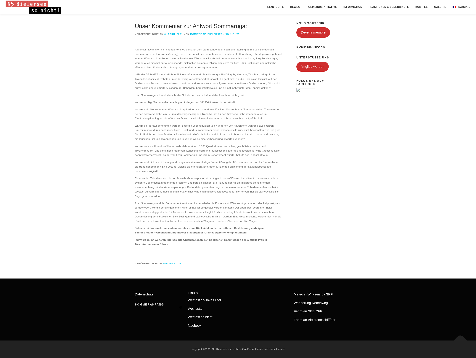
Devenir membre (313, 32)
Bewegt (296, 7)
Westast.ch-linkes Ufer (204, 300)
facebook (194, 325)
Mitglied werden (312, 67)
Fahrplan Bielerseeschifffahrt (315, 320)
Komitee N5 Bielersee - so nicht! (214, 34)
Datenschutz (144, 294)
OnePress (248, 349)
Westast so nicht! (200, 317)
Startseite (275, 7)
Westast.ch (196, 309)
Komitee (421, 7)
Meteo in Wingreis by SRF (313, 294)
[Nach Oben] (460, 340)
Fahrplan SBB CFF (308, 311)
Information (352, 7)
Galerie (440, 7)
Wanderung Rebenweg (311, 303)
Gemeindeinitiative (322, 7)
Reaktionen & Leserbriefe (389, 7)
